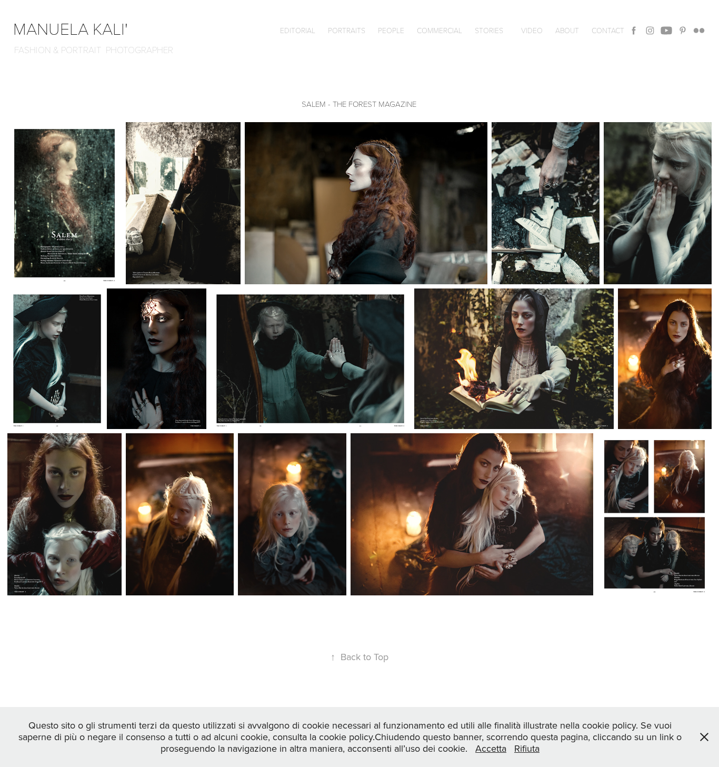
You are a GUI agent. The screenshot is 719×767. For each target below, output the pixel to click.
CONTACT (608, 30)
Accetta (490, 748)
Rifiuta (527, 748)
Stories (489, 30)
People (391, 30)
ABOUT (567, 30)
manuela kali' (74, 27)
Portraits (346, 30)
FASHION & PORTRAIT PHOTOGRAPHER (93, 50)
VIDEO (532, 30)
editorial (297, 30)
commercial (439, 30)
